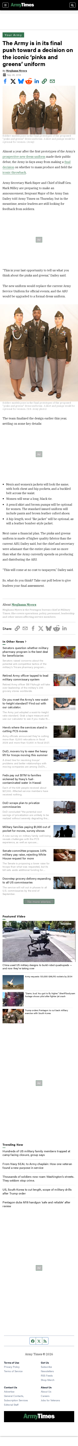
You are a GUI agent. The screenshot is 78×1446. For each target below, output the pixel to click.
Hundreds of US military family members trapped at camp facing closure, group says (36, 1153)
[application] (39, 941)
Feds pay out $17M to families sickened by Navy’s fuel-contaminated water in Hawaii (22, 779)
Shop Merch (47, 1380)
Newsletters (47, 1371)
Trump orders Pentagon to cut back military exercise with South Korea (46, 1012)
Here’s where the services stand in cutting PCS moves (25, 729)
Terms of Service (13, 1371)
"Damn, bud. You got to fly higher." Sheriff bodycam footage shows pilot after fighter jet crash (50, 995)
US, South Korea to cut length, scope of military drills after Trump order (37, 1191)
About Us (46, 1391)
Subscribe (46, 1367)
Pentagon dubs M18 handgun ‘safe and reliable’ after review (36, 1204)
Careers (45, 1396)
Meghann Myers (16, 70)
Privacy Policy (12, 1367)
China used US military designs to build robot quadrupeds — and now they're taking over (37, 966)
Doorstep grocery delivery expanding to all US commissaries (27, 880)
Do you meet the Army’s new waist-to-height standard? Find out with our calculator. (26, 703)
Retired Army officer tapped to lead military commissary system (25, 677)
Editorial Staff (11, 1404)
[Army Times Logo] (22, 5)
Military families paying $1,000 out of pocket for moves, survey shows (26, 829)
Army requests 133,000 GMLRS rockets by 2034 (48, 976)
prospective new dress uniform (24, 156)
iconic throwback (14, 172)
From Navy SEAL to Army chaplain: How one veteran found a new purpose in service (37, 1166)
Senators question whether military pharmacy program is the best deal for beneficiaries (25, 652)
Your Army (13, 35)
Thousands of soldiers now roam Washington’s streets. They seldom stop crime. (38, 1178)
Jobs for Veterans (50, 1400)
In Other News (13, 642)
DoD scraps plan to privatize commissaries (21, 805)
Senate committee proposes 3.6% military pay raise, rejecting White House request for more (24, 854)
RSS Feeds (47, 1375)
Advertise (9, 1391)
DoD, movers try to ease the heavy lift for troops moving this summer (25, 753)
